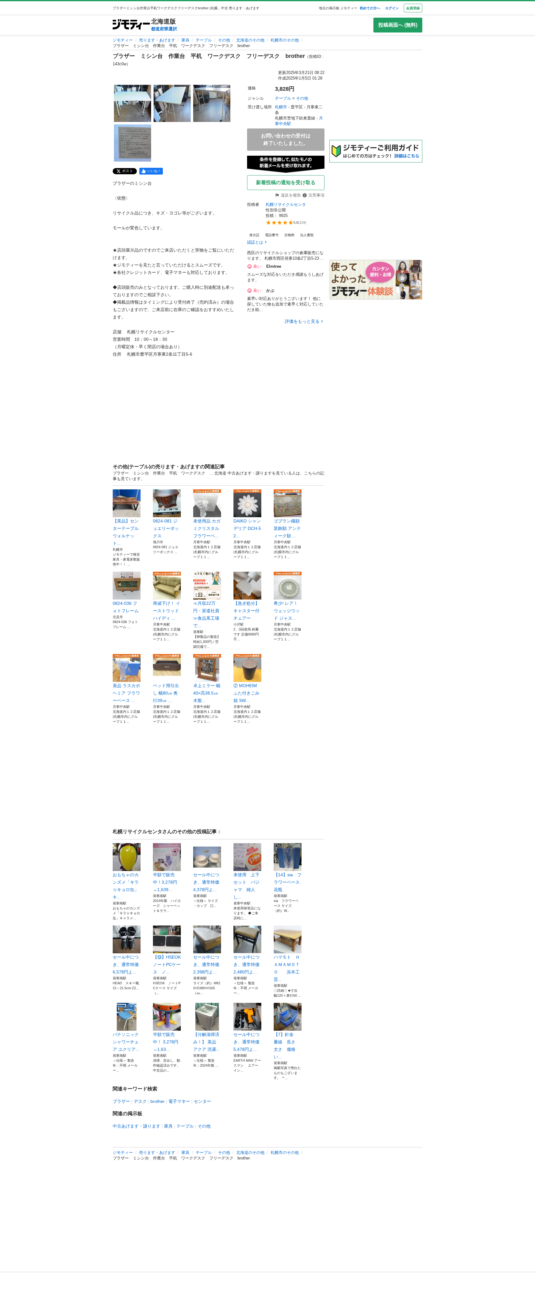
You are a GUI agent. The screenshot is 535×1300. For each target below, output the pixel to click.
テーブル (204, 40)
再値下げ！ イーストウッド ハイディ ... (166, 611)
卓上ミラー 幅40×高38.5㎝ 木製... (206, 693)
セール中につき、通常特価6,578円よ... (126, 964)
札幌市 (281, 107)
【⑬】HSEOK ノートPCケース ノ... (167, 964)
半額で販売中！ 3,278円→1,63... (165, 1042)
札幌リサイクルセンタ (286, 204)
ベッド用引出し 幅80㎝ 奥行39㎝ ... (166, 693)
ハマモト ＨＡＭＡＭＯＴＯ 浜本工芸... (287, 968)
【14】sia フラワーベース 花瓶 (288, 882)
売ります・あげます (157, 40)
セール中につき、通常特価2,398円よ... (206, 964)
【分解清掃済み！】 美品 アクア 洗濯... (206, 1042)
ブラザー (121, 1101)
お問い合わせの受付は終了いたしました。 (286, 139)
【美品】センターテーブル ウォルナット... (126, 532)
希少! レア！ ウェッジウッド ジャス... (287, 611)
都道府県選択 (164, 28)
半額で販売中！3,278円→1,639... (165, 882)
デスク (140, 1101)
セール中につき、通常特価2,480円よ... (246, 964)
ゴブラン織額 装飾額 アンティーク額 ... (287, 528)
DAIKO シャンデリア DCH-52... (247, 528)
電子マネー (179, 1101)
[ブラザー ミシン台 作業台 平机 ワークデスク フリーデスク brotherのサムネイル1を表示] (132, 103)
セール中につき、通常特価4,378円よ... (206, 882)
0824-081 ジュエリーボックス (166, 528)
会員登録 (413, 8)
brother (157, 1101)
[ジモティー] (131, 25)
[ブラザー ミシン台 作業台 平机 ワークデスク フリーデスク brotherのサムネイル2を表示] (172, 103)
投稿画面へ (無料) (397, 25)
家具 (185, 40)
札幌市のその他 (285, 40)
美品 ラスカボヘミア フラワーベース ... (126, 693)
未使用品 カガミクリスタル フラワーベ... (206, 528)
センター (202, 1101)
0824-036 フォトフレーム (126, 607)
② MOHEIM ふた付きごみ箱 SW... (246, 693)
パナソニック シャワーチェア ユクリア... (126, 1042)
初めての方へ (370, 8)
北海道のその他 (250, 40)
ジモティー (123, 40)
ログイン (392, 8)
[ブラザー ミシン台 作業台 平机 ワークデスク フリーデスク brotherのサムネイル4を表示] (132, 143)
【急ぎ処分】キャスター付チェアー (246, 611)
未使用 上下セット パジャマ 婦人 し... (246, 885)
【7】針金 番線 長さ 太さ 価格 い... (287, 1045)
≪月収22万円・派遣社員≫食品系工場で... (206, 614)
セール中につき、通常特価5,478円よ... (246, 1042)
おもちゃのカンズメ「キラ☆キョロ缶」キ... (126, 885)
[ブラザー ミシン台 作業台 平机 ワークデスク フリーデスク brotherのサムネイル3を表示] (212, 103)
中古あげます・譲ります (136, 1126)
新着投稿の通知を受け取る (285, 182)
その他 (224, 40)
